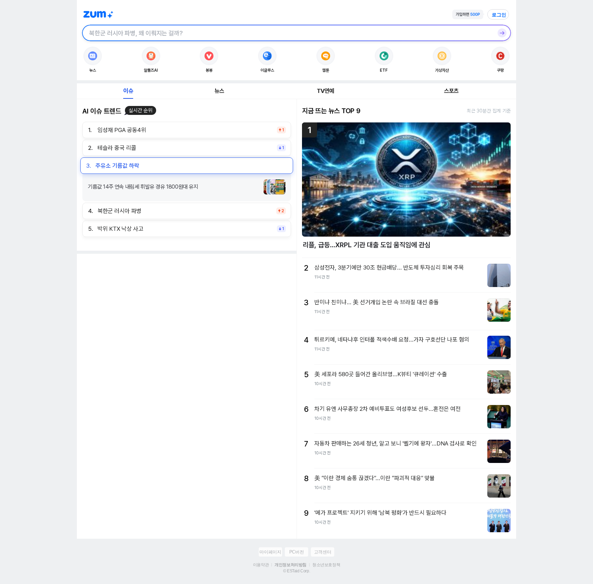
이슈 (128, 90)
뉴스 (219, 90)
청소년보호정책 (326, 564)
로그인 (499, 14)
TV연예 (325, 90)
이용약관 (261, 564)
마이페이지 (270, 552)
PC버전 (296, 552)
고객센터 (322, 552)
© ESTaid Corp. (296, 571)
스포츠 (451, 90)
